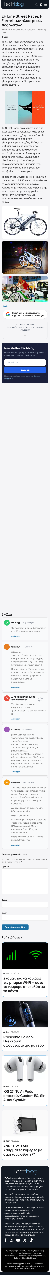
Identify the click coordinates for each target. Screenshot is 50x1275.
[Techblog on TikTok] (31, 1240)
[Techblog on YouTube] (18, 1240)
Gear (6, 37)
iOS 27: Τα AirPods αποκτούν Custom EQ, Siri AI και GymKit (24, 1095)
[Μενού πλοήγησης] (45, 4)
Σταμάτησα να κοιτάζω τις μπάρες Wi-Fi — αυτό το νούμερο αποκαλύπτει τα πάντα (24, 984)
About (23, 1264)
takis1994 (15, 647)
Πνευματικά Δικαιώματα (26, 1256)
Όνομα (5, 900)
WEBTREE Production (35, 1264)
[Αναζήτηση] (36, 4)
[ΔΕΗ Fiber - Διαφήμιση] (25, 107)
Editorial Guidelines (29, 1258)
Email (4, 913)
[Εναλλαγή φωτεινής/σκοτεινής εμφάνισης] (41, 4)
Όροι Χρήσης (11, 1251)
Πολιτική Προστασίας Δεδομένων (30, 1251)
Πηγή (5, 306)
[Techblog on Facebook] (6, 1240)
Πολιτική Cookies (15, 1253)
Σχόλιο (5, 867)
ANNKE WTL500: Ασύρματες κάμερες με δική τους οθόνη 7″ (22, 1150)
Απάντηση (15, 636)
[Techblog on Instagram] (11, 1240)
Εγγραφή (25, 370)
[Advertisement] (25, 498)
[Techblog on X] (24, 1240)
